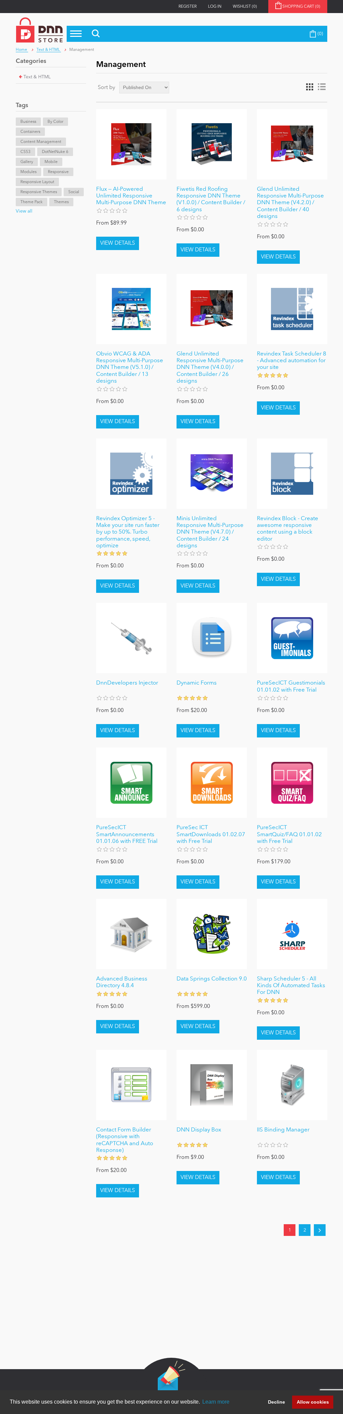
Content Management (40, 142)
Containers (30, 132)
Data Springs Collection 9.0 (212, 979)
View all (24, 211)
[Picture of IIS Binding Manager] (292, 1085)
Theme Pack (31, 202)
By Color (55, 122)
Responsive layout (37, 182)
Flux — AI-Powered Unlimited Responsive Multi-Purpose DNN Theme (131, 196)
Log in (214, 7)
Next (320, 1230)
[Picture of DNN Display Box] (212, 1085)
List (322, 87)
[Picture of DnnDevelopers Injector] (131, 638)
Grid (309, 87)
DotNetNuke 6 (55, 152)
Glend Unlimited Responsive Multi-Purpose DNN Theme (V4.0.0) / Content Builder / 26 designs (210, 367)
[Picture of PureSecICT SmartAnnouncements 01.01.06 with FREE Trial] (131, 783)
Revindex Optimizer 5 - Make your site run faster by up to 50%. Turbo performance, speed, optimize (127, 532)
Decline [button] (276, 1402)
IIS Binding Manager (283, 1130)
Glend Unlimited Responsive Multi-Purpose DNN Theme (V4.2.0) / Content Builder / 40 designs (290, 203)
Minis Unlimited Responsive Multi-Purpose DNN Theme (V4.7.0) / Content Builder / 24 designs (210, 532)
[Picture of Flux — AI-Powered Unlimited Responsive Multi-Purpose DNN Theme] (131, 144)
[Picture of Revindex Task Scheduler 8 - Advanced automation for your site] (292, 309)
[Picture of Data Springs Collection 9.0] (212, 934)
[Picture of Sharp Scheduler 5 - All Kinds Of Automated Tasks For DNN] (292, 934)
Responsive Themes (38, 192)
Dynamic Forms (197, 683)
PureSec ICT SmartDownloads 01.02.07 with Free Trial (211, 834)
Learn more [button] (215, 1402)
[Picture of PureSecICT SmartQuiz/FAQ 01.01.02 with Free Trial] (292, 783)
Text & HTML (37, 77)
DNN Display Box (199, 1130)
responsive (58, 172)
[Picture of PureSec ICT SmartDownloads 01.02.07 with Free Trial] (212, 783)
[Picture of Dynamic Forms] (212, 638)
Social (73, 192)
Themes (61, 202)
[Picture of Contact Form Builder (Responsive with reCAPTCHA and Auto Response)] (131, 1085)
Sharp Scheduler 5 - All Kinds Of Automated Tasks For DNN (291, 986)
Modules (28, 172)
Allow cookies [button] (313, 1402)
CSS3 (25, 152)
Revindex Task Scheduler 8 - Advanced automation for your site (291, 361)
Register (188, 7)
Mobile (51, 162)
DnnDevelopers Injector (127, 683)
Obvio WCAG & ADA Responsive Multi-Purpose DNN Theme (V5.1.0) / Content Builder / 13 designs (129, 367)
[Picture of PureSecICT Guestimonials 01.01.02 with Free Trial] (292, 638)
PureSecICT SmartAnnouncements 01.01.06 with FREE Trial (126, 834)
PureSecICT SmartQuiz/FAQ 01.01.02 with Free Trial (289, 834)
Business (28, 122)
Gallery (26, 162)
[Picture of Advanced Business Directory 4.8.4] (131, 934)
